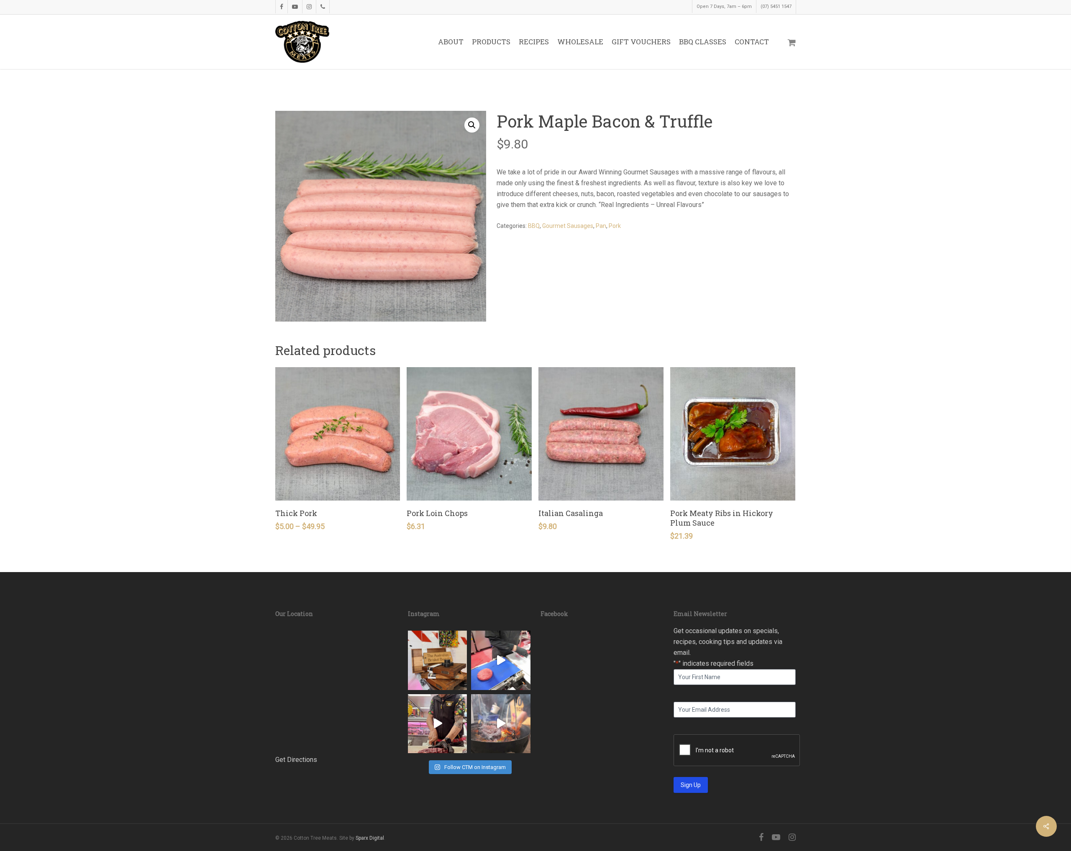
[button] (471, 125)
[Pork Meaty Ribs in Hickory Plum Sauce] (732, 434)
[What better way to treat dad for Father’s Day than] (500, 723)
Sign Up (691, 785)
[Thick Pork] (337, 434)
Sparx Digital (370, 838)
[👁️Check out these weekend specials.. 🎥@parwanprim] (437, 723)
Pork (615, 225)
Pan (601, 225)
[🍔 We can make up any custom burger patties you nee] (500, 660)
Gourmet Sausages (567, 225)
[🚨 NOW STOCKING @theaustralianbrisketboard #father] (437, 660)
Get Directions (296, 760)
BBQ (534, 225)
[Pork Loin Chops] (469, 434)
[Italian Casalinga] (601, 434)
